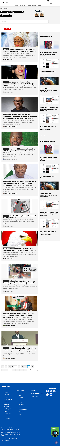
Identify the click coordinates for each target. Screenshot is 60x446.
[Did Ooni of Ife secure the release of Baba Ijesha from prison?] (19, 139)
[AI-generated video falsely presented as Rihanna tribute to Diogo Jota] (19, 72)
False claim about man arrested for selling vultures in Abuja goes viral (19, 282)
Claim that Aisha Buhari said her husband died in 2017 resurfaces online (19, 50)
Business (6, 215)
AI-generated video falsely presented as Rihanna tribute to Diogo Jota (18, 84)
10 (32, 366)
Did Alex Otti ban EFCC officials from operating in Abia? (18, 249)
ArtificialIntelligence (47, 51)
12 (7, 370)
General (6, 49)
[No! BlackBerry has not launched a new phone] (19, 206)
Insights (43, 87)
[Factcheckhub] (5, 2)
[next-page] (44, 135)
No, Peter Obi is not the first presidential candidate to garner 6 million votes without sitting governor (20, 116)
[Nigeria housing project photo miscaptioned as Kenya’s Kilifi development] (49, 99)
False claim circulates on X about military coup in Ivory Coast (19, 349)
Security (6, 313)
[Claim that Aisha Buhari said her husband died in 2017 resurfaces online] (19, 39)
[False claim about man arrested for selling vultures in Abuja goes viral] (19, 271)
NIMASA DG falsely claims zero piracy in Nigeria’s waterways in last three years (18, 315)
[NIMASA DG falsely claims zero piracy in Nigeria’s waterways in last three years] (19, 303)
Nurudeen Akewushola (11, 126)
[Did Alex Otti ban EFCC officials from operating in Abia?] (19, 238)
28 (18, 370)
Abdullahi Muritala (10, 325)
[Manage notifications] (56, 442)
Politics (6, 114)
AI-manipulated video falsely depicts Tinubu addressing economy (48, 54)
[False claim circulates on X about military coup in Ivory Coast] (19, 338)
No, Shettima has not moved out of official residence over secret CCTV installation (19, 183)
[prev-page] (41, 135)
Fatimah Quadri (9, 59)
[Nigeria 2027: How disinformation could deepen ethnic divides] (49, 81)
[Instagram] (51, 391)
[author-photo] (4, 59)
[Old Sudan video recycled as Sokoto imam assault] (49, 63)
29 (22, 370)
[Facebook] (47, 391)
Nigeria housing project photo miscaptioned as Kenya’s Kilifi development (49, 109)
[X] (54, 391)
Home (1, 8)
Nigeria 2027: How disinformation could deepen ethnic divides (48, 90)
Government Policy (9, 248)
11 (3, 370)
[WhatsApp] (47, 394)
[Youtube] (51, 394)
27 (14, 370)
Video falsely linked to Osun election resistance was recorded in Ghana (48, 128)
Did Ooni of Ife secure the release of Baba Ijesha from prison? (20, 150)
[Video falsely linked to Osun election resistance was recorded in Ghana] (49, 118)
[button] (48, 1)
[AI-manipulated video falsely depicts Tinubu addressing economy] (49, 45)
